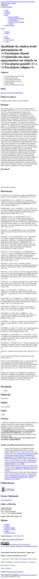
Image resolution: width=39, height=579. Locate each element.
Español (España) (10, 528)
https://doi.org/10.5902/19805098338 (12, 93)
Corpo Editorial (13, 20)
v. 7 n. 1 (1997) (9, 40)
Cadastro (7, 32)
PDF (6, 390)
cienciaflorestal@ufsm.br (15, 539)
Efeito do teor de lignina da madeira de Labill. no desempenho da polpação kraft (21, 455)
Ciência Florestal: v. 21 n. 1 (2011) (24, 457)
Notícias (7, 13)
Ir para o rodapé (11, 3)
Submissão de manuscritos (16, 18)
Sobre (6, 15)
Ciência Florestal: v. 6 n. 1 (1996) (15, 463)
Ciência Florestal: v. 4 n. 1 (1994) (19, 478)
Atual (6, 10)
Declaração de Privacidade (16, 22)
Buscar (3, 28)
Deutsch (7, 524)
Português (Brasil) (10, 533)
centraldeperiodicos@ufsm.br (14, 572)
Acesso (7, 33)
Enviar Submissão (6, 500)
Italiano (7, 531)
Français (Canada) (10, 529)
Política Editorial (9, 25)
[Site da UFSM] (8, 492)
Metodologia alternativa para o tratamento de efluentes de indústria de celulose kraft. (20, 476)
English (7, 526)
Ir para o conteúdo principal (9, 1)
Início (6, 36)
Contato (10, 23)
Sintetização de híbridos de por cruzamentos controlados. (21, 468)
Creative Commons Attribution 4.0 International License (20, 546)
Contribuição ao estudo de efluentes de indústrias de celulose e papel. (21, 461)
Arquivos (7, 12)
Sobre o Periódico (13, 17)
